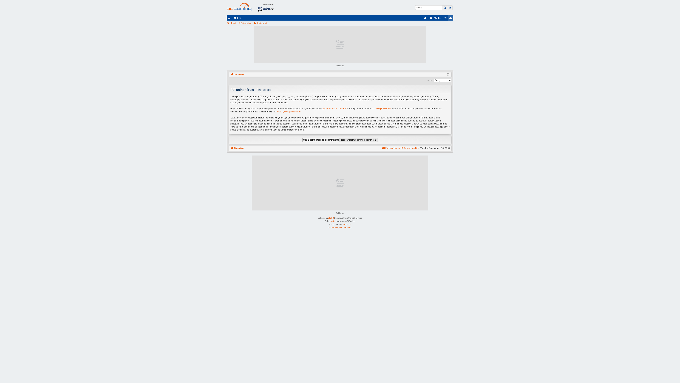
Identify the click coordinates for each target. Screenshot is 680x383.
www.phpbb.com (383, 108)
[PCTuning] (239, 7)
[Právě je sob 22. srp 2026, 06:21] (448, 75)
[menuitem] (424, 18)
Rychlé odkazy (230, 19)
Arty (333, 221)
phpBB (331, 218)
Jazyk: (430, 80)
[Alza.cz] (265, 7)
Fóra (239, 18)
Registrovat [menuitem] (451, 19)
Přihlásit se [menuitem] (446, 19)
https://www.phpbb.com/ (289, 111)
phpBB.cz (347, 224)
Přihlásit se (246, 23)
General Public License (334, 108)
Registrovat (262, 23)
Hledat (233, 23)
